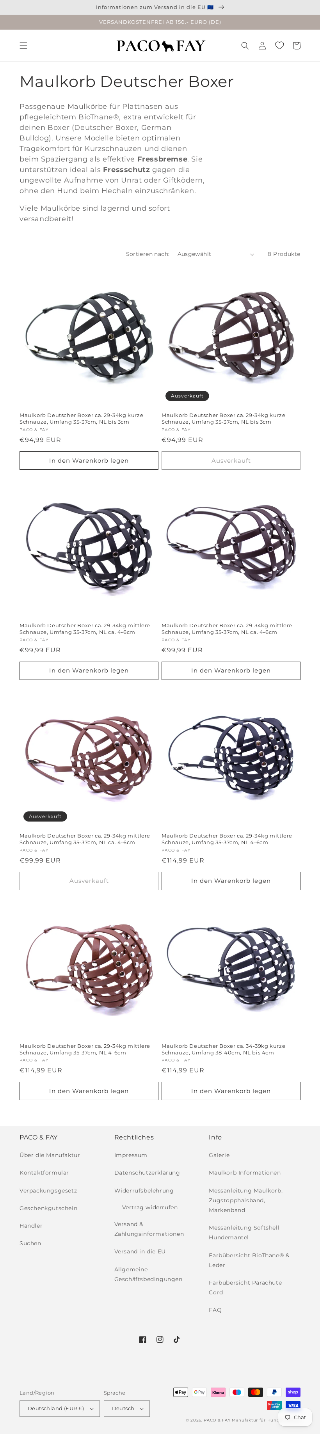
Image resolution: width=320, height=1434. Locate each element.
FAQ (215, 1309)
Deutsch (123, 1408)
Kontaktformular (44, 1172)
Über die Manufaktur (50, 1155)
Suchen (30, 1243)
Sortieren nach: (148, 253)
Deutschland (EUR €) (56, 1408)
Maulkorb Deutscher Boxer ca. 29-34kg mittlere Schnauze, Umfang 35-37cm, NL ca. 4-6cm (85, 628)
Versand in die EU (140, 1251)
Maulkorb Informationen (245, 1172)
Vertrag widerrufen (150, 1207)
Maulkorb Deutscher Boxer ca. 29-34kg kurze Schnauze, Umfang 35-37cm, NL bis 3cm (81, 418)
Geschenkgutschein (48, 1208)
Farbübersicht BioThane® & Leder (249, 1260)
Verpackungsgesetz (48, 1190)
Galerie (219, 1155)
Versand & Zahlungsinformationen (149, 1229)
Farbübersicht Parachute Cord (245, 1287)
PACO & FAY (217, 1420)
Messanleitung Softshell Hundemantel (244, 1232)
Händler (31, 1225)
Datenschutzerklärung (147, 1172)
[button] (23, 45)
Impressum (131, 1155)
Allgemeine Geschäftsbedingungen (148, 1274)
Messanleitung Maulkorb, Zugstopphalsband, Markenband (246, 1200)
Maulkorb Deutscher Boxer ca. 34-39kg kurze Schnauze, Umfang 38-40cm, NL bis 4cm (223, 1049)
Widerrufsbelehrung (144, 1190)
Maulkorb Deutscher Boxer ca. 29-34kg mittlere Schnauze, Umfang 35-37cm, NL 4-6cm (227, 838)
